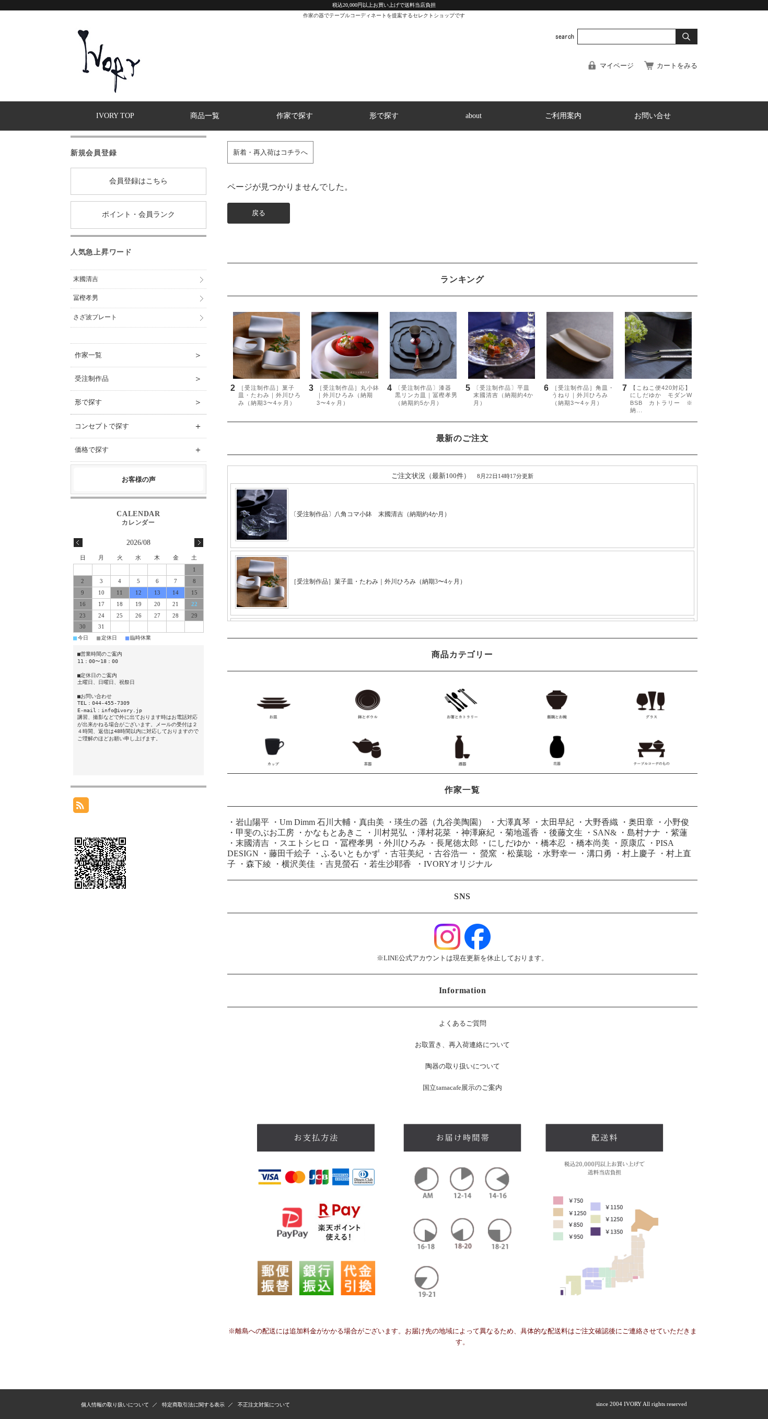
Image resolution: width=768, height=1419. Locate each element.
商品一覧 (204, 116)
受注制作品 (138, 378)
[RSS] (81, 807)
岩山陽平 (252, 822)
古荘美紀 (407, 853)
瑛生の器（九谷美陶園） (441, 822)
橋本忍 (553, 843)
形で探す (384, 116)
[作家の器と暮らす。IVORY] (110, 93)
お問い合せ (652, 116)
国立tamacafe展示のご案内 (462, 1087)
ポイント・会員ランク (138, 214)
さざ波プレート (95, 317)
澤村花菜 (434, 832)
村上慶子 (639, 853)
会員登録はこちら (138, 181)
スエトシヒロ (305, 843)
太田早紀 (557, 822)
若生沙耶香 (390, 863)
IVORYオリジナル (458, 863)
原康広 (632, 843)
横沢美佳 (298, 863)
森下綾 (258, 863)
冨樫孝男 (357, 843)
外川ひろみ (405, 843)
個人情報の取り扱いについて (115, 1405)
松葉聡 (519, 853)
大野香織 (601, 822)
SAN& (604, 832)
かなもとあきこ (334, 832)
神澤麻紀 (478, 832)
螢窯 (487, 853)
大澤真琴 (513, 822)
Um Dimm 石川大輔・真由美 (332, 822)
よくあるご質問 (462, 1023)
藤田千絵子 (290, 853)
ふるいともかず (350, 853)
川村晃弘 (390, 832)
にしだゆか (509, 843)
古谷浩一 (451, 853)
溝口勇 (599, 853)
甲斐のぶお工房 (265, 832)
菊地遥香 (522, 832)
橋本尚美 (593, 843)
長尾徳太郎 (457, 843)
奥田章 (641, 822)
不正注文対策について (264, 1405)
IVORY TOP (115, 116)
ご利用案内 (563, 116)
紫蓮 (679, 832)
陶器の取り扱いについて (462, 1066)
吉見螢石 (342, 863)
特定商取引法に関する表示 (193, 1405)
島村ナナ (643, 832)
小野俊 (676, 822)
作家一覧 (138, 355)
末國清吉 (252, 843)
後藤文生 (566, 832)
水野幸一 (559, 853)
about (474, 116)
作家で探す (294, 116)
